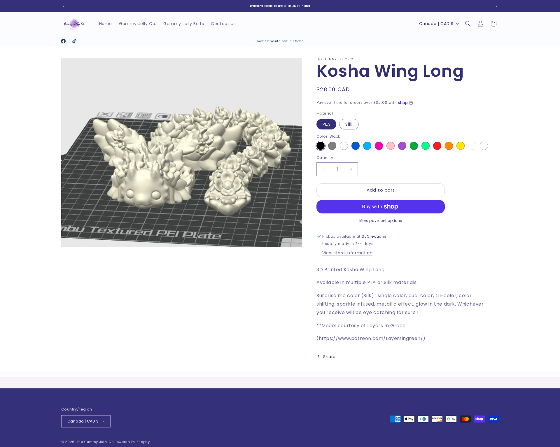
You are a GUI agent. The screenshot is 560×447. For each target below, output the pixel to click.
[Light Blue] (367, 146)
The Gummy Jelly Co (95, 441)
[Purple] (402, 146)
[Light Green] (425, 146)
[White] (344, 146)
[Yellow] (460, 146)
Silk (349, 124)
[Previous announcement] (63, 5)
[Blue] (355, 146)
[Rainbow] (472, 146)
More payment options (380, 220)
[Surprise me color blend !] (484, 146)
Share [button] (329, 357)
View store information (347, 253)
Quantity (324, 157)
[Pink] (379, 146)
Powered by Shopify (132, 441)
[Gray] (332, 146)
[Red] (437, 146)
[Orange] (449, 146)
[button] (467, 23)
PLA (326, 124)
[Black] (320, 146)
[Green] (414, 146)
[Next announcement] (496, 5)
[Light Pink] (390, 146)
